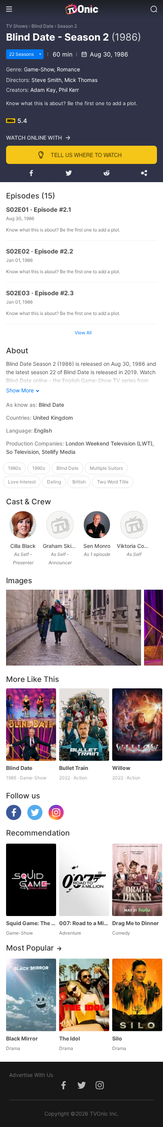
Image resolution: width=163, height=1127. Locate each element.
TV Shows (17, 26)
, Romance (67, 69)
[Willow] (137, 724)
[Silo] (137, 995)
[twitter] (34, 818)
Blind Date (42, 26)
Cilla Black (23, 546)
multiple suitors (106, 468)
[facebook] (13, 818)
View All (83, 332)
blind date (67, 468)
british (79, 482)
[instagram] (56, 818)
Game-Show (39, 69)
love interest (22, 482)
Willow (121, 768)
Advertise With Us (31, 1075)
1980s (14, 468)
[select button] (40, 54)
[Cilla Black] (23, 525)
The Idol (69, 1038)
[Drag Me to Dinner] (137, 880)
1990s (38, 468)
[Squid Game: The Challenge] (31, 880)
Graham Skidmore (60, 546)
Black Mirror (22, 1038)
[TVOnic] (81, 9)
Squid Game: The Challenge (31, 923)
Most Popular (30, 947)
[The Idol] (84, 995)
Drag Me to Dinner (135, 923)
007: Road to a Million (84, 923)
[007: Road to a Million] (84, 880)
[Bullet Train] (84, 724)
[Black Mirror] (31, 995)
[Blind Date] (31, 724)
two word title (113, 482)
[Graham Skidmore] (60, 525)
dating (54, 482)
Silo (117, 1038)
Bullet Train (73, 768)
